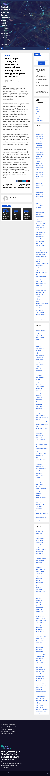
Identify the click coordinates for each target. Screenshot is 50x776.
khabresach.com (39, 705)
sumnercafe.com (39, 484)
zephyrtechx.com (39, 181)
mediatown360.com (40, 689)
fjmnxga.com (38, 643)
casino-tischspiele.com (40, 596)
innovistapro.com (39, 192)
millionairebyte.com (40, 316)
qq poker (13, 726)
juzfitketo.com (38, 509)
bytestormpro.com (39, 230)
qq (36, 113)
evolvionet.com (39, 143)
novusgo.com (38, 228)
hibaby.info (38, 278)
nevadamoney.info (39, 658)
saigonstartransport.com (41, 645)
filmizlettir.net (38, 535)
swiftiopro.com (39, 198)
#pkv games (20, 81)
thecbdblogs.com (39, 707)
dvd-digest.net (39, 663)
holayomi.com (39, 297)
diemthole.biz (38, 613)
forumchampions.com (40, 544)
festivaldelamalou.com (40, 547)
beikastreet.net (39, 533)
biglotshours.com (39, 359)
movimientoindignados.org (41, 488)
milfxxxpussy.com (39, 490)
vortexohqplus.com (40, 196)
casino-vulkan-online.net (41, 685)
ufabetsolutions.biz (40, 386)
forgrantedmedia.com (40, 555)
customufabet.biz (39, 395)
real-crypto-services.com (41, 453)
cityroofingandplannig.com (41, 448)
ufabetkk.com (38, 614)
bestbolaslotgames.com (41, 270)
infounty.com (38, 457)
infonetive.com (39, 649)
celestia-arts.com (39, 542)
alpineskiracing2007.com (41, 683)
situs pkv (37, 111)
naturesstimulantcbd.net (41, 517)
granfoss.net (38, 680)
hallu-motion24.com (40, 676)
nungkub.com (38, 502)
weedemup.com (39, 281)
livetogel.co (38, 248)
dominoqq (38, 109)
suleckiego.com (39, 712)
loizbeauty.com (39, 605)
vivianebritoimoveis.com (41, 574)
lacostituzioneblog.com (40, 497)
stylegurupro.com (39, 210)
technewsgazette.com (40, 618)
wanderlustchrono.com (40, 232)
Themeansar (3, 773)
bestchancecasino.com (40, 283)
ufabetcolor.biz (39, 381)
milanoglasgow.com (40, 673)
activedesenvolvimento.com (42, 263)
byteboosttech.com (40, 353)
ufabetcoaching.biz (40, 312)
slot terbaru (5, 724)
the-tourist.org (38, 584)
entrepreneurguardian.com (41, 276)
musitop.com (38, 493)
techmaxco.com (39, 203)
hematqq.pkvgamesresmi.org (7, 736)
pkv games (10, 729)
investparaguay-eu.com (41, 459)
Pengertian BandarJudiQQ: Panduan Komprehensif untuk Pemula (42, 70)
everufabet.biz (39, 404)
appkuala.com (39, 627)
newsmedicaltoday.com (41, 290)
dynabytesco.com (39, 209)
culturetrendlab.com (40, 234)
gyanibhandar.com (40, 364)
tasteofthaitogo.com (40, 638)
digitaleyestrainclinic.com (41, 691)
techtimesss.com (39, 562)
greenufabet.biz (39, 379)
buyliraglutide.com (39, 361)
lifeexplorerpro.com (40, 227)
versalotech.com (39, 201)
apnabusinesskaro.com (41, 711)
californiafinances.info (40, 654)
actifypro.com (38, 187)
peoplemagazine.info (40, 332)
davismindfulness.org (40, 314)
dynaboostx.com (39, 189)
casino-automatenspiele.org (42, 594)
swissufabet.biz (39, 375)
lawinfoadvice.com (40, 480)
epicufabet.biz (39, 399)
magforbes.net (39, 576)
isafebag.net (38, 587)
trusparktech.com (39, 174)
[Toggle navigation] (24, 48)
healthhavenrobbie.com (41, 254)
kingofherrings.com (40, 622)
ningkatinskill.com (39, 475)
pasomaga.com (39, 511)
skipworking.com (39, 604)
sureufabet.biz (39, 393)
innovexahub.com (39, 150)
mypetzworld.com (39, 455)
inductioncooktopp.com (41, 288)
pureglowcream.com (40, 631)
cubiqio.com (38, 214)
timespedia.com (39, 609)
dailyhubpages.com (40, 265)
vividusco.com (39, 158)
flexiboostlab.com (39, 194)
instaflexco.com (39, 190)
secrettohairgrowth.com (41, 636)
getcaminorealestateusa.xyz (42, 319)
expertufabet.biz (39, 370)
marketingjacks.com (40, 698)
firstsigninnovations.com (41, 549)
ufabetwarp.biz (39, 366)
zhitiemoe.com (39, 500)
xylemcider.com (39, 506)
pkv (1, 724)
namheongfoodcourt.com (41, 671)
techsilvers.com (39, 473)
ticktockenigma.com (40, 238)
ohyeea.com (38, 499)
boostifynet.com (39, 178)
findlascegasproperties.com (41, 252)
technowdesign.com (40, 442)
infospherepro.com (40, 218)
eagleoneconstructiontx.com (42, 258)
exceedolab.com (39, 205)
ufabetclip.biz (38, 368)
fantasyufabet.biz (39, 372)
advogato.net (38, 585)
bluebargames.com (40, 545)
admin (12, 80)
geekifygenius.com (40, 241)
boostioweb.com (39, 136)
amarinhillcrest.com (40, 582)
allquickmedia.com (40, 616)
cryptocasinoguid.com (40, 415)
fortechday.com (39, 317)
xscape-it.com (39, 437)
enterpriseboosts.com (40, 591)
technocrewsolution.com (41, 571)
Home (48, 773)
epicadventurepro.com (40, 223)
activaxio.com (38, 207)
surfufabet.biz (38, 390)
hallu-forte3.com (39, 674)
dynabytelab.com (39, 141)
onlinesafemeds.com (40, 362)
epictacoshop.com (39, 651)
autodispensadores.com (41, 287)
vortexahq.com (39, 160)
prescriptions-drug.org (40, 569)
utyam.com (38, 495)
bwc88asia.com (39, 460)
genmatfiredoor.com (40, 250)
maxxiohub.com (39, 163)
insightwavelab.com (40, 225)
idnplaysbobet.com (40, 267)
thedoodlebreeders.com (41, 468)
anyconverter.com (39, 607)
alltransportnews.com (40, 410)
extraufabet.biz (39, 382)
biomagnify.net (39, 520)
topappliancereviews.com (41, 700)
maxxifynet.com (39, 149)
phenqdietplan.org (39, 482)
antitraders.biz (39, 433)
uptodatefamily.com (40, 491)
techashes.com (39, 333)
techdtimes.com (39, 339)
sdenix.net (38, 580)
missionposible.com (40, 693)
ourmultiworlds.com (40, 536)
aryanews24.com (39, 435)
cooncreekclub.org (40, 538)
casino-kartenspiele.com (41, 593)
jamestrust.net (39, 600)
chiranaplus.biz (39, 667)
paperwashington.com (40, 279)
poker (37, 107)
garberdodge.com (39, 551)
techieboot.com (39, 341)
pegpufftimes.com (39, 540)
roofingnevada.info (40, 292)
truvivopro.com (39, 156)
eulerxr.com (38, 239)
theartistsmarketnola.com (41, 665)
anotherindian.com (40, 504)
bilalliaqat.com (39, 285)
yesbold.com (38, 346)
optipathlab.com (39, 140)
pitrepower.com (39, 687)
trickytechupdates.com (40, 702)
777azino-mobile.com (40, 439)
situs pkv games (39, 120)
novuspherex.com (39, 170)
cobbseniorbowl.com (40, 441)
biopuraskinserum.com (40, 653)
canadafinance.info (40, 656)
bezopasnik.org (39, 642)
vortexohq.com (39, 221)
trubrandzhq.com (39, 176)
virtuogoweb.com (39, 357)
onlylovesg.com (39, 261)
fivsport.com (38, 477)
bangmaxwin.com (39, 647)
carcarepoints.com (39, 466)
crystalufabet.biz (39, 401)
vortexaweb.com (39, 167)
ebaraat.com (38, 350)
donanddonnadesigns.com (41, 256)
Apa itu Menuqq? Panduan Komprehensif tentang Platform (41, 81)
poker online (38, 116)
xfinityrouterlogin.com (40, 696)
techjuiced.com (39, 352)
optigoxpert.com (39, 183)
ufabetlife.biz (38, 384)
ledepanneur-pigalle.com (41, 662)
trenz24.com (38, 602)
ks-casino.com (39, 464)
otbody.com (38, 598)
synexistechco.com (40, 154)
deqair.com (38, 471)
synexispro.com (39, 296)
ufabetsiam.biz (39, 373)
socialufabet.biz (39, 388)
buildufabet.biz (39, 408)
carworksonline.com (40, 560)
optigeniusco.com (39, 169)
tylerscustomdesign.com (41, 558)
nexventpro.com (39, 179)
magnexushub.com (40, 355)
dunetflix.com (38, 486)
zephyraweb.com (39, 165)
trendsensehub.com (40, 236)
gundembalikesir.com (40, 342)
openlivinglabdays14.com (41, 428)
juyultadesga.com (39, 451)
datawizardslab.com (40, 212)
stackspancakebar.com (40, 669)
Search (37, 54)
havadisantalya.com (40, 337)
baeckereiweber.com (40, 330)
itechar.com (38, 344)
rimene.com (38, 660)
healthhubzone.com (40, 348)
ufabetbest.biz (39, 391)
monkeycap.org (39, 578)
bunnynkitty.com (39, 640)
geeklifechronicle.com (40, 216)
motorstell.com (39, 565)
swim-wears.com (39, 553)
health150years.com (40, 567)
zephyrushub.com (39, 138)
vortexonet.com (39, 147)
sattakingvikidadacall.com (41, 268)
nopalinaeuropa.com (40, 519)
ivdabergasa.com (39, 450)
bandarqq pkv (4, 729)
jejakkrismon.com (39, 611)
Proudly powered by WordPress (6, 772)
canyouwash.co (39, 335)
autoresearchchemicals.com (42, 709)
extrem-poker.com (39, 462)
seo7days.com (39, 629)
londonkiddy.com (39, 310)
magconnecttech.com (40, 245)
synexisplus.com (39, 145)
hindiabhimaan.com (40, 703)
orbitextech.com (39, 243)
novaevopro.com (39, 172)
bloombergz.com (39, 589)
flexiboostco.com (39, 134)
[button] (45, 48)
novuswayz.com (39, 185)
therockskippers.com (40, 678)
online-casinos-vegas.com (41, 694)
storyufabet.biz (39, 397)
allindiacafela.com (39, 682)
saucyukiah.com (39, 531)
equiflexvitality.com (40, 259)
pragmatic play (7, 731)
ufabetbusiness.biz (40, 377)
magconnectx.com (39, 294)
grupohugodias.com (40, 470)
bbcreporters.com (39, 413)
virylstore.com (39, 564)
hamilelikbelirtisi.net (40, 199)
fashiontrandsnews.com (41, 411)
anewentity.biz (39, 625)
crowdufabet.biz (39, 406)
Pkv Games (7, 55)
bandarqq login (7, 726)
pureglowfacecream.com (41, 620)
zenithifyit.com (39, 161)
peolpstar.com (39, 556)
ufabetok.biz (38, 402)
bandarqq (38, 114)
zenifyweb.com (39, 247)
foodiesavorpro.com (40, 219)
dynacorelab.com (39, 152)
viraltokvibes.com (39, 573)
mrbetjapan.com (39, 624)
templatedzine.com (40, 479)
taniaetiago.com (39, 508)
